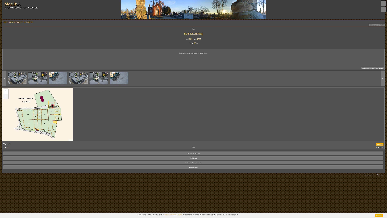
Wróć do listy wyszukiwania (377, 25)
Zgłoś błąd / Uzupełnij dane (193, 153)
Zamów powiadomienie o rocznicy (193, 163)
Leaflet (70, 140)
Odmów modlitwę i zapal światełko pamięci (372, 68)
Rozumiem (379, 215)
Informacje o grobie (193, 167)
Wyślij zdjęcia (193, 158)
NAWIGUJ (379, 144)
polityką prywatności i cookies (173, 214)
